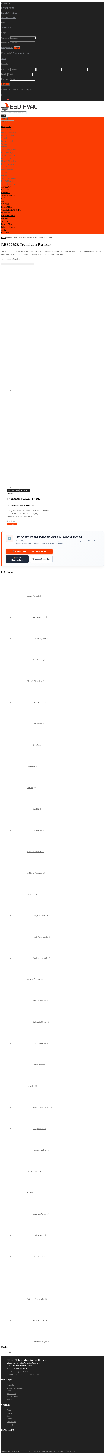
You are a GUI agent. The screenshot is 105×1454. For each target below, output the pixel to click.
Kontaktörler (37, 724)
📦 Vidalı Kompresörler (17, 559)
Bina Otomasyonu (39, 1001)
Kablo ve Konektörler (35, 873)
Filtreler (30, 788)
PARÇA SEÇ (6, 127)
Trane (9, 1352)
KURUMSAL (6, 190)
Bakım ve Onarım (8, 227)
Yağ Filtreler (37, 830)
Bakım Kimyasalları (40, 1320)
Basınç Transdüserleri (41, 1107)
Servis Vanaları (38, 1235)
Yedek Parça (11, 1394)
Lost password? (7, 48)
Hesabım (4, 218)
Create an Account (21, 53)
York (8, 1416)
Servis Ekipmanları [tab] (8, 155)
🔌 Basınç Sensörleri (41, 559)
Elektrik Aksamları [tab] (8, 132)
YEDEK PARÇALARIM (11, 210)
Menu (4, 119)
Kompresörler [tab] (6, 130)
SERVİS (4, 221)
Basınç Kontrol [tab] (7, 141)
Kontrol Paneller (39, 1065)
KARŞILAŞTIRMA (9, 13)
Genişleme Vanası (39, 1214)
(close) (3, 59)
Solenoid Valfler (39, 1278)
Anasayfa (10, 1385)
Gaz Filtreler (37, 809)
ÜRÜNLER (5, 198)
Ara (3, 116)
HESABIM (5, 3)
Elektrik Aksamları (14, 493)
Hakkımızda (5, 193)
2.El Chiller (5, 204)
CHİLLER (5, 201)
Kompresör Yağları (40, 1342)
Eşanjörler (31, 766)
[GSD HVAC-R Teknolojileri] (19, 110)
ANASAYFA (6, 187)
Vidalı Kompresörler (40, 958)
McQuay (10, 1425)
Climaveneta (11, 1422)
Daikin (9, 1419)
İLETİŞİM (5, 233)
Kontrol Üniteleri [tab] (7, 135)
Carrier (9, 1413)
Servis (9, 1391)
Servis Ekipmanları (34, 1171)
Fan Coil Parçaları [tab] (8, 152)
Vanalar (30, 1193)
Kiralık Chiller (6, 207)
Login (28, 89)
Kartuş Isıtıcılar (39, 702)
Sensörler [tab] (4, 138)
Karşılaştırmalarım (8, 216)
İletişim (9, 1399)
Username (5, 38)
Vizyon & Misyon (8, 196)
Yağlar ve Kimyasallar (35, 1299)
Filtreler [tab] (4, 147)
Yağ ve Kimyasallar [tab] (8, 150)
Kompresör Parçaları (41, 916)
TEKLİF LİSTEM (8, 18)
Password (5, 43)
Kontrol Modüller (39, 1043)
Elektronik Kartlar (40, 1022)
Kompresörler (32, 894)
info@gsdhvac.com (20, 1372)
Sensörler (30, 1086)
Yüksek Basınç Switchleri (42, 660)
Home (3, 238)
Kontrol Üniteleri (33, 979)
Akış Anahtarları (39, 617)
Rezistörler (37, 745)
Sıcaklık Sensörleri (40, 1150)
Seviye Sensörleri (39, 1129)
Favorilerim (5, 213)
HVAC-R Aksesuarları (35, 852)
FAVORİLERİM (7, 8)
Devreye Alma (6, 224)
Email (4, 74)
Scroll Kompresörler (40, 937)
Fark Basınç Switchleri (41, 639)
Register (11, 27)
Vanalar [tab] (4, 144)
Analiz (3, 230)
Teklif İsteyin (12, 524)
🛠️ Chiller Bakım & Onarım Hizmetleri (29, 551)
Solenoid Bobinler (40, 1257)
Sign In (4, 27)
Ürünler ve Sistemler (15, 1388)
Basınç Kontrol (33, 596)
